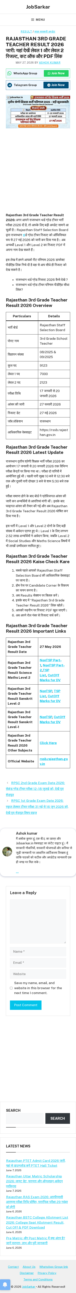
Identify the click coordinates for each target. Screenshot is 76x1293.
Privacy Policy (47, 1273)
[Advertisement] (38, 168)
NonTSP (46, 691)
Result (26, 31)
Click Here (48, 743)
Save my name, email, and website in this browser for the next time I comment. (38, 988)
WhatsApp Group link (53, 1266)
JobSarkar (38, 7)
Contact (13, 1266)
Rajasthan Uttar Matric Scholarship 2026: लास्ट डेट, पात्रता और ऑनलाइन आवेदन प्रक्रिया (34, 1181)
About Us (29, 1266)
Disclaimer (27, 1273)
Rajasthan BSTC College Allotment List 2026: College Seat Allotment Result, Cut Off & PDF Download (37, 1222)
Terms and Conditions (38, 1279)
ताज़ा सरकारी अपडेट (44, 31)
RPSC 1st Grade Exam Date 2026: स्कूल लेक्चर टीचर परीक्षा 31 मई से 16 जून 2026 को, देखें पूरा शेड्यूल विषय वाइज (37, 807)
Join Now (58, 73)
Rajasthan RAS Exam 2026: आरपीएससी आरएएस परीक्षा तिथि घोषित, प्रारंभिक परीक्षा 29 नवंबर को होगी (37, 1202)
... (17, 871)
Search (13, 1110)
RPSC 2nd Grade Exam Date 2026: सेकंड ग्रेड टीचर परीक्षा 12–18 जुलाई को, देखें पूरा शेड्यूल (35, 789)
